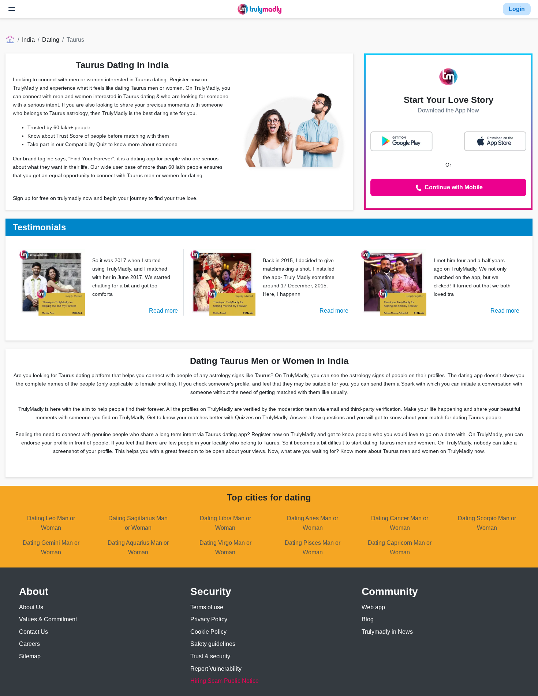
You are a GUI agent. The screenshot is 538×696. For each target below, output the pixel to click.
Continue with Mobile (453, 187)
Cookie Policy (208, 632)
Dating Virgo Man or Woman (225, 547)
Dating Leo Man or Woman (51, 523)
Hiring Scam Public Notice (224, 681)
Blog (368, 619)
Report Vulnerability (216, 669)
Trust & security (210, 656)
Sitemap (30, 656)
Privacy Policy (208, 619)
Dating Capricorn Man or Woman (399, 547)
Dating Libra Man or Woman (225, 523)
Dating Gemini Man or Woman (51, 547)
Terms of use (206, 607)
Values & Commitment (48, 619)
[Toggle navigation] (11, 9)
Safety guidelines (212, 644)
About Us (31, 607)
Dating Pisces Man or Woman (312, 547)
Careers (29, 644)
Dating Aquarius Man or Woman (138, 547)
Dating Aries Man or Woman (312, 523)
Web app (373, 607)
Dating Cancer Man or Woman (399, 523)
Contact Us (33, 632)
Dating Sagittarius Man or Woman (138, 523)
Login (517, 9)
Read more (163, 311)
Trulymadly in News (387, 632)
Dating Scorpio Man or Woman (487, 523)
